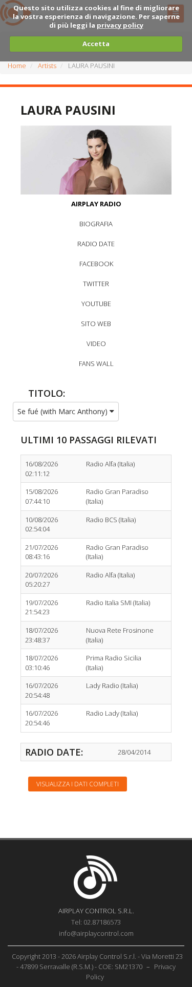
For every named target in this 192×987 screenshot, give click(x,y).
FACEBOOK (96, 263)
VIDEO (96, 343)
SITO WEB (96, 323)
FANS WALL (96, 363)
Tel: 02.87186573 (96, 922)
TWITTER (96, 283)
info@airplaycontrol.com (96, 933)
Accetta (96, 43)
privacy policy (120, 25)
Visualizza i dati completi (77, 784)
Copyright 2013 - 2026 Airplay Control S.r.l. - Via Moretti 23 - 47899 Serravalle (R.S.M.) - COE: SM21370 (97, 961)
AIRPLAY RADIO (96, 203)
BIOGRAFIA (96, 223)
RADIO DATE (96, 243)
